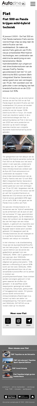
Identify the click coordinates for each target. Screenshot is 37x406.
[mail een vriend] (18, 323)
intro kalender (18, 387)
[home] (32, 398)
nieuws (18, 389)
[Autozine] (18, 3)
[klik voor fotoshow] (18, 152)
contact (6, 387)
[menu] (32, 4)
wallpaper (27, 389)
